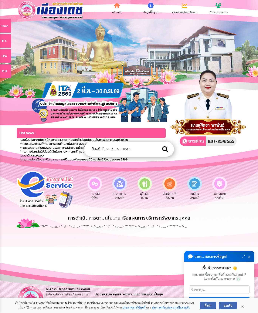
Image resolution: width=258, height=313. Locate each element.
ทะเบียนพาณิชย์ (169, 196)
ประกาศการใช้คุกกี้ (134, 307)
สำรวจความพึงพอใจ (95, 196)
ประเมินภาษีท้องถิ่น (144, 196)
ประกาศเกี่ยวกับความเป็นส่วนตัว (171, 307)
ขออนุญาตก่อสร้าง (194, 196)
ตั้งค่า (208, 305)
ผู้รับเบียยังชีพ (119, 196)
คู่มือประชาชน (219, 196)
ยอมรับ (228, 305)
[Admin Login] (238, 278)
